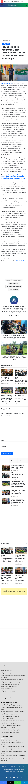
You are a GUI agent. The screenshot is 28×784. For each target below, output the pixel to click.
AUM (8, 40)
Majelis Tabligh (4, 672)
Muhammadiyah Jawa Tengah (14, 306)
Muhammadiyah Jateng (14, 286)
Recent (13, 461)
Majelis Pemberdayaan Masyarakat (9, 686)
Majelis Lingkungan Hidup (7, 673)
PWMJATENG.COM (6, 83)
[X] (14, 315)
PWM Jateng (14, 289)
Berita (8, 43)
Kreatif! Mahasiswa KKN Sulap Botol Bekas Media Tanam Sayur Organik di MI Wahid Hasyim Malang (7, 398)
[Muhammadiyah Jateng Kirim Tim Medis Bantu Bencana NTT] (7, 372)
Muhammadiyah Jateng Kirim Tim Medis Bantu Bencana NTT (7, 379)
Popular (4, 461)
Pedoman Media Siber (10, 771)
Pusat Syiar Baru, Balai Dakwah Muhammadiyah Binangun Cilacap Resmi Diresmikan (18, 501)
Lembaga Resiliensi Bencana (7, 713)
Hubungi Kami (10, 774)
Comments (23, 461)
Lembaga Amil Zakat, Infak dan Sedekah (10, 714)
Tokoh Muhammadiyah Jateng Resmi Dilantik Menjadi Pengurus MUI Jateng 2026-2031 (21, 380)
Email (3, 440)
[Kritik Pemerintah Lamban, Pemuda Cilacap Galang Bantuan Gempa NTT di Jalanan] (21, 390)
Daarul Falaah (17, 280)
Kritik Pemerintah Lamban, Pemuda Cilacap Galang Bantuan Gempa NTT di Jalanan (20, 398)
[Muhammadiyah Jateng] (14, 5)
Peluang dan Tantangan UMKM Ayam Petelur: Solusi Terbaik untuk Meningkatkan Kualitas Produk (13, 176)
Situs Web (3, 446)
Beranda (4, 40)
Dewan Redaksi (19, 771)
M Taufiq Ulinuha (20, 261)
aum (8, 280)
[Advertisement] (14, 23)
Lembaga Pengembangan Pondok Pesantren (11, 704)
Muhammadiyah (14, 283)
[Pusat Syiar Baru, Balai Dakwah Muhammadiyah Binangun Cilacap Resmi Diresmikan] (6, 501)
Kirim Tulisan (18, 774)
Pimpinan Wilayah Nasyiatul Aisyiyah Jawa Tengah (12, 746)
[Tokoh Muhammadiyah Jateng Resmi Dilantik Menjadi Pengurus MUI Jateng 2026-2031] (21, 372)
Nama (3, 434)
